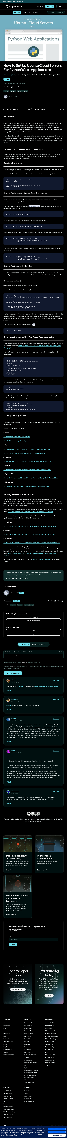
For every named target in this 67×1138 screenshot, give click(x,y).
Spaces (26, 1057)
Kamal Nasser (14, 699)
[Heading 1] (18, 652)
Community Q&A (50, 1025)
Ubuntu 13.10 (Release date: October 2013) (24, 149)
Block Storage (28, 1060)
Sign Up (8, 870)
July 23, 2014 (15, 682)
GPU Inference (7, 1093)
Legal (5, 1047)
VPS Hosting (7, 1096)
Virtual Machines (8, 1114)
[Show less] (60, 680)
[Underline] (9, 652)
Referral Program (8, 1039)
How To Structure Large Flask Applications (17, 441)
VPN (4, 1101)
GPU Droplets (28, 1025)
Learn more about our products (17, 578)
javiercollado (14, 680)
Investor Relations (8, 1054)
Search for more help (33, 620)
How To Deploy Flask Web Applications (16, 437)
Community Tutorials (51, 1023)
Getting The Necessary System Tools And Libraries (25, 193)
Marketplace (49, 1049)
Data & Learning (29, 1033)
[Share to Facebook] (8, 87)
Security (5, 1052)
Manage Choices (57, 1135)
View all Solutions (8, 1117)
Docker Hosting (7, 1104)
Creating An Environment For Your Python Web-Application (28, 337)
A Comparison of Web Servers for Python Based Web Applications (30, 512)
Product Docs (37, 12)
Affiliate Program (8, 1041)
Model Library (28, 1039)
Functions (27, 1047)
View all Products (29, 1082)
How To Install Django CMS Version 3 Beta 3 (44, 478)
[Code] (33, 652)
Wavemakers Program (51, 1039)
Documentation (49, 1057)
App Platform (28, 1049)
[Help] (61, 652)
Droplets (26, 1041)
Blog (4, 1028)
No (33, 634)
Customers (6, 1033)
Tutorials (17, 12)
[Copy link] (18, 87)
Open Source (49, 1044)
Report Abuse (28, 1096)
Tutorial (7, 79)
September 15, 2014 (17, 721)
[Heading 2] (20, 652)
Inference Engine (29, 1031)
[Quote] (27, 652)
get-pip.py (21, 686)
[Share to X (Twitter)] (4, 87)
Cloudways (27, 1080)
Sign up (48, 6)
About (5, 1023)
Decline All (56, 1132)
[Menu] (60, 6)
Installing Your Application (14, 415)
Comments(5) (24, 644)
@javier (8, 705)
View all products (18, 989)
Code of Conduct (50, 1062)
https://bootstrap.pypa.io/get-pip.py (46, 686)
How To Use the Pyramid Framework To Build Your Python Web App (26, 449)
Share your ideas (29, 1101)
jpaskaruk (13, 750)
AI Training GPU (7, 1090)
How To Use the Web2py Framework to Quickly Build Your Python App (27, 461)
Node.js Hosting (8, 1106)
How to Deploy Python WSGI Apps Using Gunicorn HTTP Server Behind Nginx (29, 526)
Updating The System (12, 163)
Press (5, 1044)
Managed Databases (30, 1054)
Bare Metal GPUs (29, 1028)
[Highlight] (16, 652)
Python (13, 75)
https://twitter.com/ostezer (42, 559)
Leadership (6, 1025)
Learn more (41, 870)
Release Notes (49, 1060)
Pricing (47, 1052)
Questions (26, 12)
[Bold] (5, 652)
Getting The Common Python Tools (18, 266)
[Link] (13, 652)
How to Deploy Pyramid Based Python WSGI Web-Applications (24, 453)
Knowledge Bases (29, 1023)
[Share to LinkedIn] (11, 87)
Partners (5, 1036)
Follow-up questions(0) (39, 644)
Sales (26, 1093)
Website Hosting (8, 1098)
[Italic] (7, 652)
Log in (39, 6)
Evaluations (27, 1036)
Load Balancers (28, 1052)
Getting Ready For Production (18, 494)
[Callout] (29, 652)
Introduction (8, 117)
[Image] (15, 652)
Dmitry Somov (15, 791)
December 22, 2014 (16, 752)
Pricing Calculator (50, 1054)
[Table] (31, 652)
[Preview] (59, 652)
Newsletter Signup (50, 1047)
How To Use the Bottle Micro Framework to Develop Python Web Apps (27, 470)
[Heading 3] (22, 652)
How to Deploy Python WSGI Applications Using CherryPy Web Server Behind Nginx (31, 543)
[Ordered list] (26, 652)
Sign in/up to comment (13, 673)
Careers (5, 1031)
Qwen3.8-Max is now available (11, 1)
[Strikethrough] (11, 652)
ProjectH (13, 718)
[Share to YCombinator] (15, 87)
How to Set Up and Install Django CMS (16, 478)
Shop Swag (48, 1065)
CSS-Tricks (48, 1028)
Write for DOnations (51, 1031)
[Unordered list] (24, 652)
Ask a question (33, 617)
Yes (33, 630)
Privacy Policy (7, 1049)
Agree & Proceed (57, 1129)
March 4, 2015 (15, 793)
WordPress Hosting (9, 1112)
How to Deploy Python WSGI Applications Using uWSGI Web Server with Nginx (30, 534)
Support (26, 1090)
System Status (28, 1098)
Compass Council (50, 1041)
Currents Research (50, 1033)
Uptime (26, 1068)
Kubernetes (27, 1044)
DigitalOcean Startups (51, 1036)
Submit (13, 945)
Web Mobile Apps (8, 1109)
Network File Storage (30, 1062)
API (25, 1065)
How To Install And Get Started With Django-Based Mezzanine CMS (26, 486)
